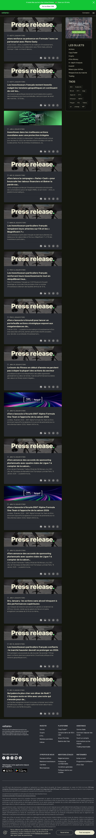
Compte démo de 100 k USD (66, 734)
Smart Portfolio (63, 738)
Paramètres (64, 832)
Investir (71, 66)
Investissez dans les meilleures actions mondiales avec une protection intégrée (28, 133)
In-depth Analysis (75, 63)
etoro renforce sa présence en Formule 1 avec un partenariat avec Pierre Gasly (32, 40)
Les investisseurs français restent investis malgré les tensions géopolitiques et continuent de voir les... (32, 88)
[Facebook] (3, 757)
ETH (79, 95)
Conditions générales (65, 767)
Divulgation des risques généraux (26, 795)
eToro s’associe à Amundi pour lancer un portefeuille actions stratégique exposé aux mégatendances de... (30, 323)
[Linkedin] (20, 757)
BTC (78, 91)
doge (83, 91)
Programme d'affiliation (84, 761)
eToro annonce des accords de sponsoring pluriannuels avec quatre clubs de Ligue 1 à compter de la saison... (29, 463)
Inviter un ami (81, 758)
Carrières (43, 765)
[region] (48, 833)
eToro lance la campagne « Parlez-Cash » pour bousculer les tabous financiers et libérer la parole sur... (31, 181)
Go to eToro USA (48, 6)
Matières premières (46, 739)
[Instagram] (12, 757)
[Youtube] (16, 757)
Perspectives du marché (78, 73)
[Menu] (93, 13)
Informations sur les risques (83, 742)
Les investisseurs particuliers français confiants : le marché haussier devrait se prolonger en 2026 (32, 648)
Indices (42, 742)
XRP (83, 106)
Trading (71, 76)
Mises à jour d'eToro (76, 69)
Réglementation (63, 758)
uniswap (76, 106)
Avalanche (78, 87)
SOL (78, 102)
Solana (85, 102)
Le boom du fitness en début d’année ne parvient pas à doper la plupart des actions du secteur (32, 369)
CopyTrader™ (62, 729)
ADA (71, 87)
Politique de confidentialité (63, 763)
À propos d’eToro (45, 758)
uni (71, 106)
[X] (49, 58)
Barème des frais (64, 741)
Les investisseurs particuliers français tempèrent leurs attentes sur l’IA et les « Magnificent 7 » (28, 228)
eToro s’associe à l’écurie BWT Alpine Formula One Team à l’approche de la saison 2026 (31, 415)
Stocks (42, 729)
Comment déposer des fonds (84, 734)
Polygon (72, 102)
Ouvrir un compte (82, 738)
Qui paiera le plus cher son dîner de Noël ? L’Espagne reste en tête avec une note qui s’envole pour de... (29, 696)
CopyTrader (73, 53)
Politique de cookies (41, 833)
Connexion (86, 13)
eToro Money (73, 59)
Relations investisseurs (47, 761)
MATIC (80, 99)
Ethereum (73, 99)
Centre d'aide (81, 729)
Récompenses (45, 768)
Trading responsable (83, 747)
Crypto (71, 56)
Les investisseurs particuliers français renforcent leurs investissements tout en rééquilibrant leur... (28, 276)
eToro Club (80, 765)
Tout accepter (84, 832)
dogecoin (72, 95)
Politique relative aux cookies (65, 771)
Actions (71, 49)
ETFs (41, 736)
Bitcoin (72, 91)
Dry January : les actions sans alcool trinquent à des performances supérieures (32, 602)
